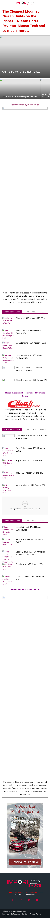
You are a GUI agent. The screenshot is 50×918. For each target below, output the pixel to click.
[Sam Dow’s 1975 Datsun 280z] (8, 567)
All (28, 312)
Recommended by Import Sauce (25, 105)
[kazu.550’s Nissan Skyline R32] (8, 476)
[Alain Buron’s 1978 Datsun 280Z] (25, 56)
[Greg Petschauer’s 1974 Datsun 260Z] (8, 452)
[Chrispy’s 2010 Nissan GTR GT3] (8, 321)
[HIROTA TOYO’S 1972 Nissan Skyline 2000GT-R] (8, 370)
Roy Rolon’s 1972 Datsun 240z (30, 460)
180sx (34, 312)
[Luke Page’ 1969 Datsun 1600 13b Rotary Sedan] (8, 438)
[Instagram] (21, 900)
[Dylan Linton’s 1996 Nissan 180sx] (8, 346)
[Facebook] (13, 900)
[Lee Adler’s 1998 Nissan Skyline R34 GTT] (20, 93)
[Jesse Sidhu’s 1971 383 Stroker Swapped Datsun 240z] (8, 556)
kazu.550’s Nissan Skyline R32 (29, 473)
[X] (29, 900)
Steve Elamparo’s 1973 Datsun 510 (32, 380)
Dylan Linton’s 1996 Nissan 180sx (31, 343)
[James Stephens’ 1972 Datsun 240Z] (8, 580)
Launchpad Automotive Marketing (29, 892)
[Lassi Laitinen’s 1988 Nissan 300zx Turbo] (8, 531)
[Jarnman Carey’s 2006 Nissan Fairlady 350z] (8, 359)
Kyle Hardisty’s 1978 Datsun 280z (31, 485)
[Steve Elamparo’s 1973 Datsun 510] (8, 383)
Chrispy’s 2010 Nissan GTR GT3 (30, 318)
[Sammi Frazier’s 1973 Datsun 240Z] (8, 542)
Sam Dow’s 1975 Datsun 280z (29, 564)
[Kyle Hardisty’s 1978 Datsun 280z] (8, 489)
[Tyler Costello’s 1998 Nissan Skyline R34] (8, 334)
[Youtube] (37, 900)
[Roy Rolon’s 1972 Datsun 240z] (8, 463)
